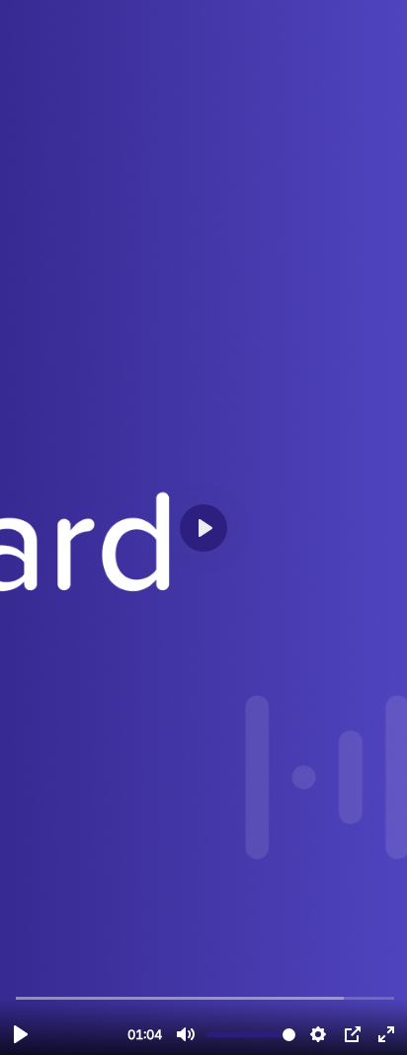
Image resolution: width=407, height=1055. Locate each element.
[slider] (205, 997)
